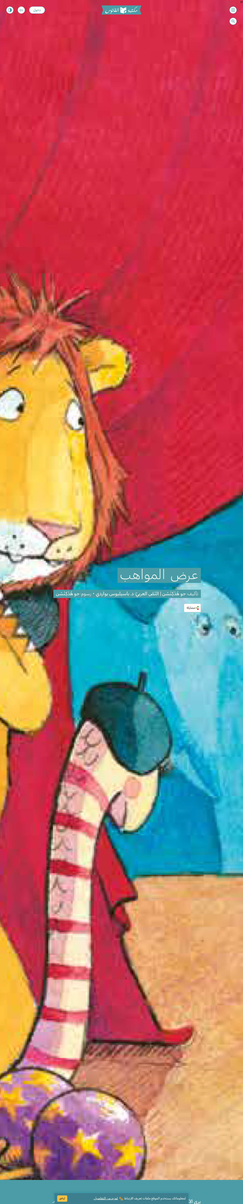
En (21, 10)
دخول (37, 10)
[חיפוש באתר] (233, 21)
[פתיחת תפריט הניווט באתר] (233, 10)
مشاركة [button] (191, 608)
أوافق (62, 1198)
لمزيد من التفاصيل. (106, 1198)
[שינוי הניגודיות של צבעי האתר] (10, 10)
